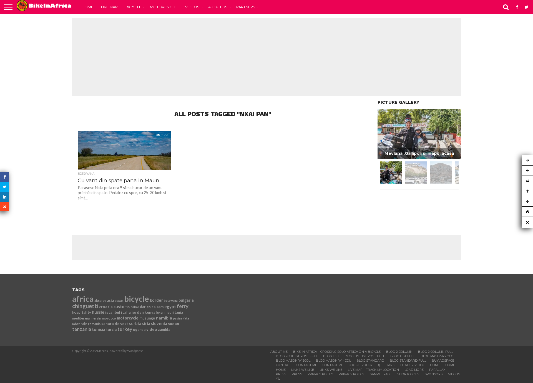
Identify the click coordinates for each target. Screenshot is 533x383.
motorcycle (128, 318)
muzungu (147, 318)
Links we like (302, 370)
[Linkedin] (4, 197)
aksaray (100, 300)
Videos (192, 7)
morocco (109, 318)
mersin (95, 318)
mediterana (81, 318)
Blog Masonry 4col (333, 360)
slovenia (159, 323)
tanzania (81, 329)
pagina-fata (181, 318)
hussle (98, 312)
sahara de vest (114, 323)
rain (84, 323)
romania (94, 324)
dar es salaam (152, 307)
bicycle (136, 298)
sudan (173, 323)
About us (218, 7)
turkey (124, 329)
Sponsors (434, 374)
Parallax (437, 370)
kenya (150, 312)
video (151, 329)
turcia (111, 329)
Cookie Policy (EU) (364, 365)
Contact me (306, 365)
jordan (138, 312)
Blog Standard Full (408, 360)
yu (278, 379)
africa (83, 298)
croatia (106, 306)
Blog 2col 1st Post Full (297, 356)
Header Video (412, 365)
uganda (139, 329)
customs (122, 306)
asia (110, 300)
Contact (283, 365)
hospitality (81, 312)
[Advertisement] (266, 57)
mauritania (173, 312)
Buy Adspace (443, 360)
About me (279, 352)
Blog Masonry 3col (293, 360)
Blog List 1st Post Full (365, 356)
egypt (170, 306)
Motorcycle (163, 7)
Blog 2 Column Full (435, 352)
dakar (134, 307)
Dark (390, 365)
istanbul (112, 312)
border (156, 300)
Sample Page (381, 374)
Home (87, 7)
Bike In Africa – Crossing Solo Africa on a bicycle (337, 352)
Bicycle (133, 7)
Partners (245, 7)
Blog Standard (370, 360)
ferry (182, 306)
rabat (76, 324)
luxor (160, 312)
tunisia (98, 329)
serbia (135, 323)
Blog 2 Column (399, 352)
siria (146, 323)
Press (281, 374)
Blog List (331, 356)
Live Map (109, 7)
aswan (119, 300)
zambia (164, 329)
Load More (414, 370)
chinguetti (85, 306)
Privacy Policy (320, 374)
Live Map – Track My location (373, 370)
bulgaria (186, 300)
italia (126, 312)
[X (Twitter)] (4, 187)
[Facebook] (4, 177)
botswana (171, 300)
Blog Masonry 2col (438, 356)
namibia (164, 317)
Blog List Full (402, 356)
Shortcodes (408, 374)
